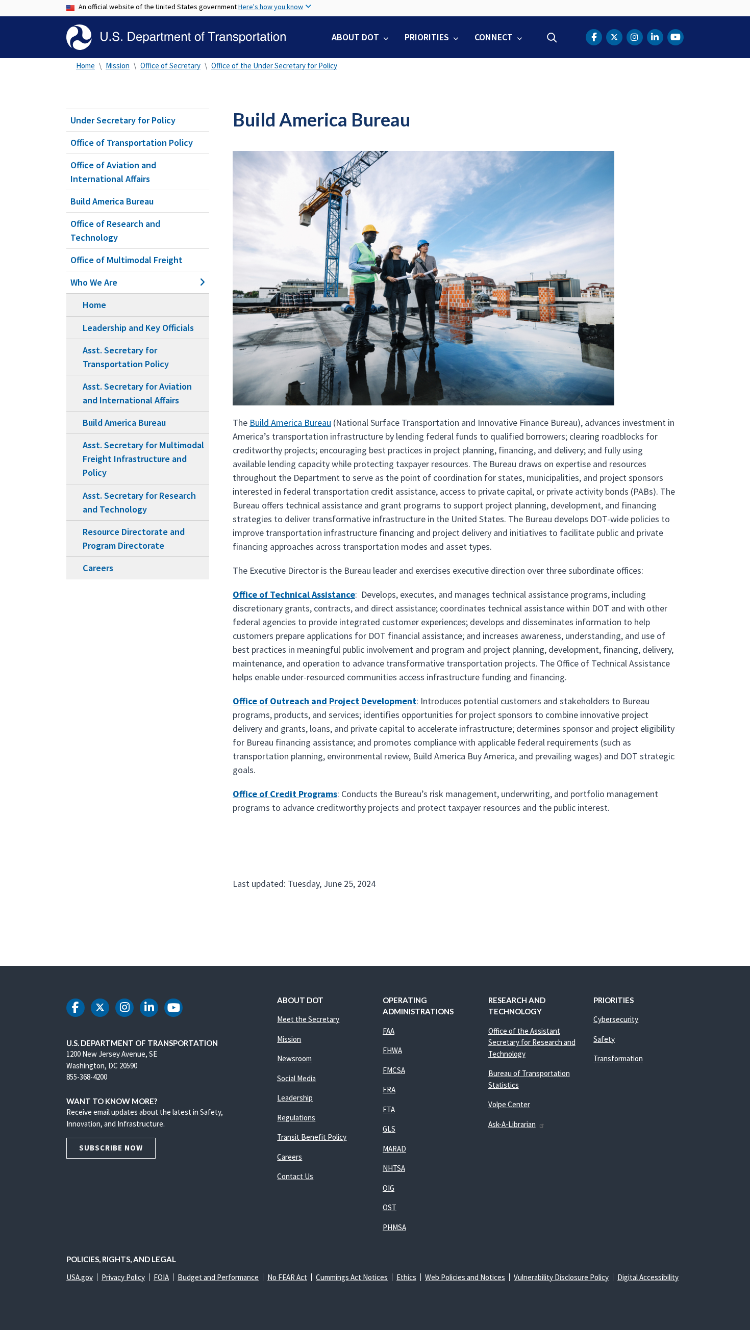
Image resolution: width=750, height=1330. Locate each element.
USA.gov (79, 1277)
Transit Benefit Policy (311, 1137)
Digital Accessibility (648, 1277)
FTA (389, 1109)
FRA (389, 1089)
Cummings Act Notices (352, 1277)
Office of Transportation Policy (131, 142)
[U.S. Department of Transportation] (176, 37)
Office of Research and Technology (115, 230)
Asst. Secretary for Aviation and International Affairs (137, 393)
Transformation (618, 1058)
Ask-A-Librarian (512, 1124)
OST (389, 1207)
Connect (493, 37)
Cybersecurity (615, 1019)
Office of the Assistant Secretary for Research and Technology (532, 1042)
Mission (118, 65)
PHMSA (394, 1227)
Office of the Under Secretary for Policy (274, 65)
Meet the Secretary (308, 1019)
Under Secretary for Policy (123, 120)
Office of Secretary (170, 65)
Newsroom (294, 1058)
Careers (98, 568)
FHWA (392, 1050)
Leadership (295, 1098)
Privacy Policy (123, 1277)
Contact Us (295, 1176)
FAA (388, 1031)
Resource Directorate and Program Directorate (134, 538)
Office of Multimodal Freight (126, 260)
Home (85, 65)
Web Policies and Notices (465, 1277)
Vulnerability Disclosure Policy (561, 1277)
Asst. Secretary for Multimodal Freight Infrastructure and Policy (143, 458)
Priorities (427, 37)
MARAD (394, 1149)
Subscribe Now (111, 1148)
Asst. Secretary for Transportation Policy (126, 357)
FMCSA (394, 1070)
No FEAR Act (287, 1277)
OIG (388, 1188)
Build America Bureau (112, 201)
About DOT (355, 37)
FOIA (161, 1277)
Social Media (296, 1078)
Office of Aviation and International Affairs (113, 172)
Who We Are (93, 282)
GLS (389, 1129)
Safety (604, 1039)
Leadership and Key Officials (138, 328)
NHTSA (394, 1168)
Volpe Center (509, 1104)
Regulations (296, 1117)
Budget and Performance (218, 1277)
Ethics (406, 1277)
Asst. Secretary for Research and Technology (139, 502)
